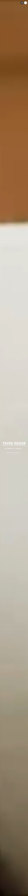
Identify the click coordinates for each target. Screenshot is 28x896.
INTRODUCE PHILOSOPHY (13, 452)
